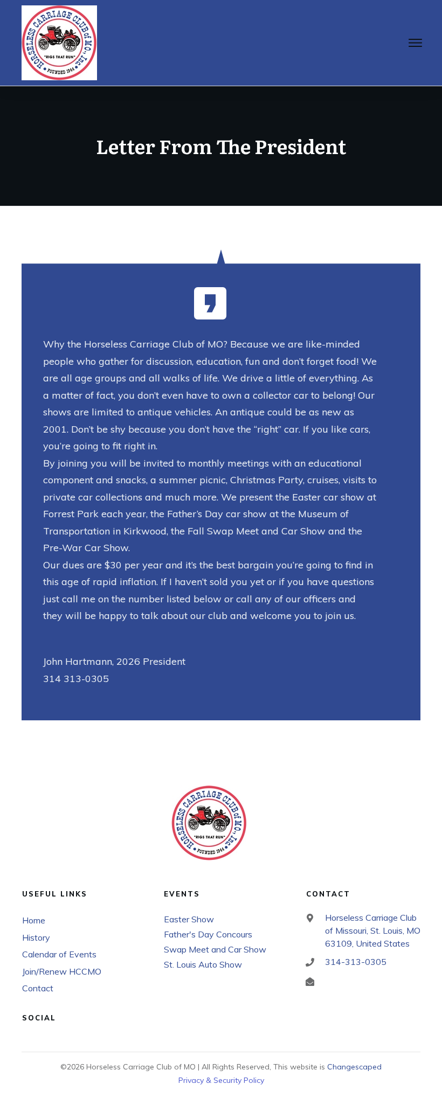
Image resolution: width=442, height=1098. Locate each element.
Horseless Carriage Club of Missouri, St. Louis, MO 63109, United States (372, 930)
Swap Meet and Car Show (215, 949)
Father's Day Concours (208, 934)
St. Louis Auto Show (203, 964)
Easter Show (189, 919)
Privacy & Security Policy (221, 1080)
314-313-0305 (355, 961)
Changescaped (354, 1067)
